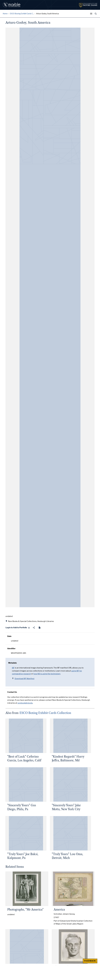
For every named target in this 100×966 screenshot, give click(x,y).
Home (5, 14)
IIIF (13, 668)
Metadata (12, 663)
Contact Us (12, 692)
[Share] (34, 628)
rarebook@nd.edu (25, 703)
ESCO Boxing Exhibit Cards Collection (45, 713)
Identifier (11, 648)
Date (9, 636)
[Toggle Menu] (91, 13)
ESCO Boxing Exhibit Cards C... (22, 14)
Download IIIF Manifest (24, 678)
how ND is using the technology (46, 674)
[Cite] (40, 628)
